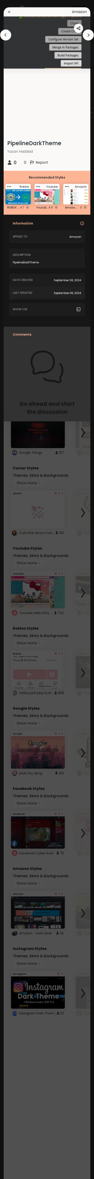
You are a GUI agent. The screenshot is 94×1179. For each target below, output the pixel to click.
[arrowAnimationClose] (5, 35)
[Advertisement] (18, 589)
